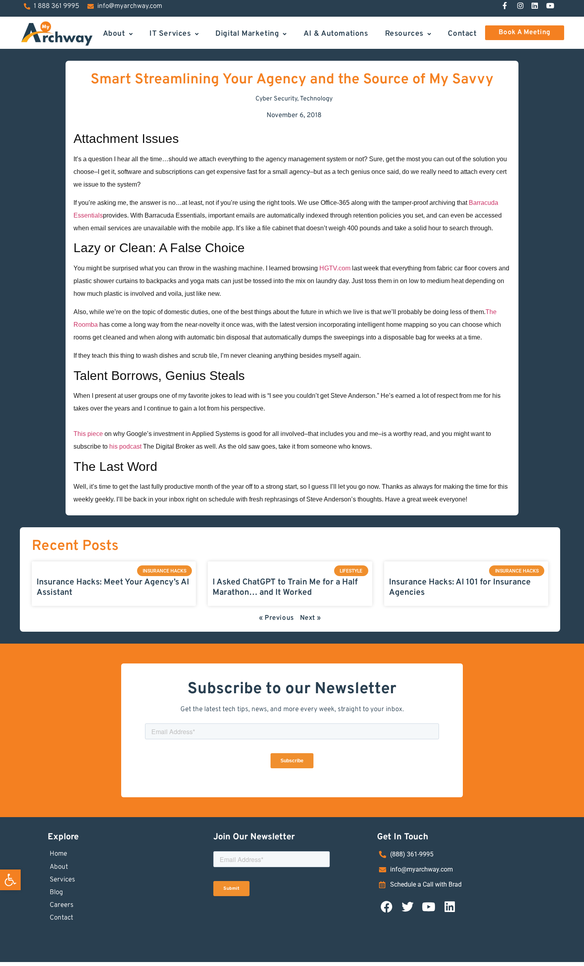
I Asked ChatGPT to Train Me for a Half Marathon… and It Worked (285, 587)
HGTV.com (334, 268)
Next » (310, 618)
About (114, 33)
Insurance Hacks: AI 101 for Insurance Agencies (460, 587)
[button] (10, 880)
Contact (462, 33)
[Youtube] (428, 906)
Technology (316, 99)
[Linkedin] (449, 906)
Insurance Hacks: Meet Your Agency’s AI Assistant (113, 587)
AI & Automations (336, 33)
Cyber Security (276, 99)
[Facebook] (386, 906)
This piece (88, 433)
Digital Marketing (247, 33)
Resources (404, 33)
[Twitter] (407, 906)
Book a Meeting (525, 32)
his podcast (125, 446)
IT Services (170, 33)
